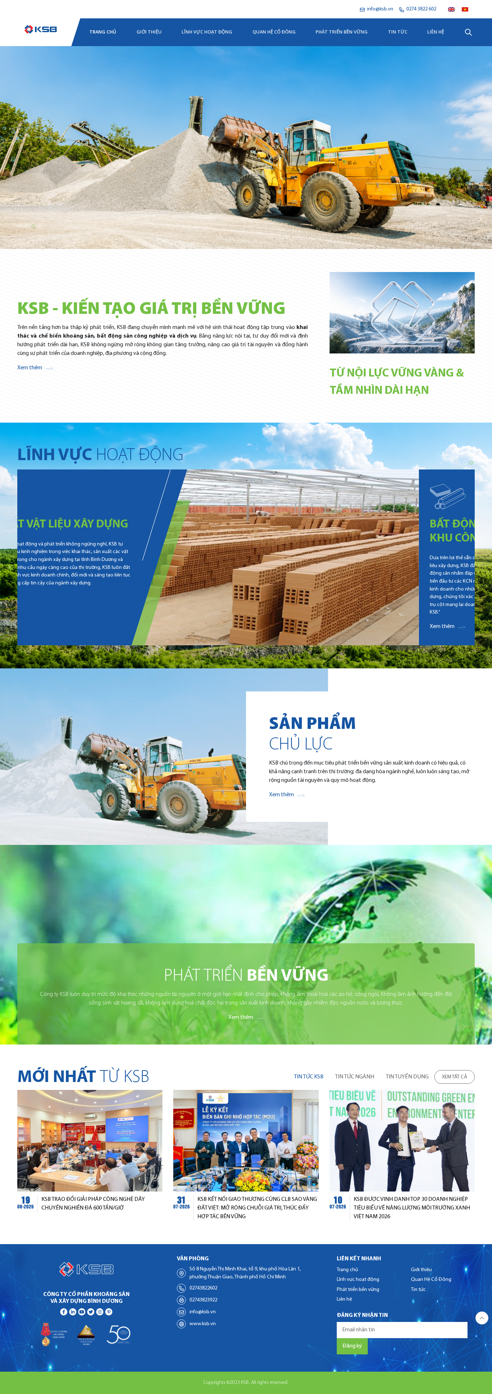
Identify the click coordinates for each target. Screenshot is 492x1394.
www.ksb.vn (202, 1324)
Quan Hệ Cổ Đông (274, 32)
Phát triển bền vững (342, 32)
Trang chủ (102, 32)
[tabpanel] (246, 1155)
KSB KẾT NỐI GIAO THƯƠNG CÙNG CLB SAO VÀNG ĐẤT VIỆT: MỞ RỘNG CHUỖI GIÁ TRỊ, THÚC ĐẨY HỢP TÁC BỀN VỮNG (257, 1208)
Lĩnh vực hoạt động (207, 32)
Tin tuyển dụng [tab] (407, 1077)
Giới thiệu (149, 32)
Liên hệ (435, 32)
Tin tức (397, 32)
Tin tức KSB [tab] (308, 1077)
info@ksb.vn (202, 1312)
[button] (20, 226)
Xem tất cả (454, 1077)
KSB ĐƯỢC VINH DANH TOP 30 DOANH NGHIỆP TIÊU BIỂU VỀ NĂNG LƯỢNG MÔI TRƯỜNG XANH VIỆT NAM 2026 (412, 1208)
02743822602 (203, 1288)
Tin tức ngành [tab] (354, 1077)
